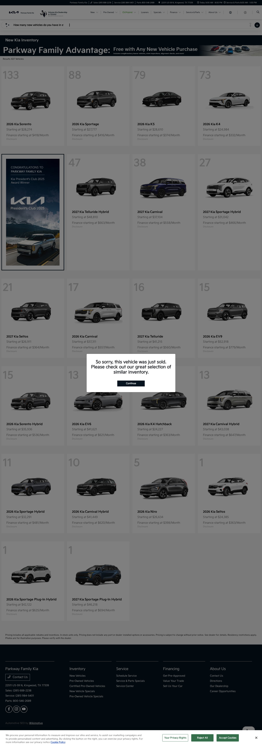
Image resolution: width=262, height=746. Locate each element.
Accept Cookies (227, 737)
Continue (131, 383)
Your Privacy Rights (175, 737)
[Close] (256, 738)
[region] (131, 738)
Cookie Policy (58, 742)
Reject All (202, 737)
